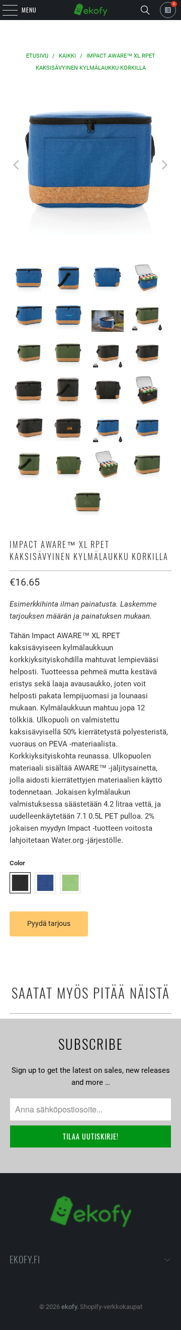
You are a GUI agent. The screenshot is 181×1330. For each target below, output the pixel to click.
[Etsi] (145, 10)
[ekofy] (90, 10)
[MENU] (4, 10)
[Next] (164, 164)
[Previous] (17, 164)
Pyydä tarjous (48, 923)
